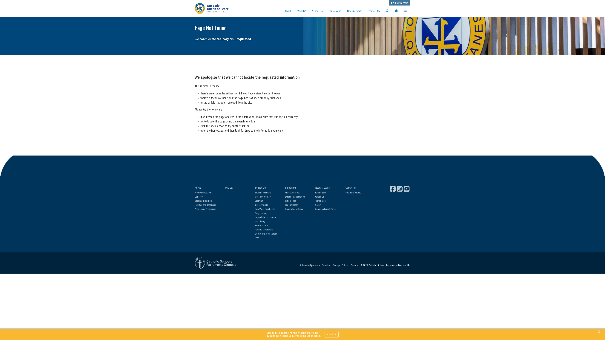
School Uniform (262, 225)
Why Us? (301, 11)
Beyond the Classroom (265, 217)
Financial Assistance (294, 209)
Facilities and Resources (205, 205)
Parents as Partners (264, 229)
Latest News (320, 192)
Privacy (354, 265)
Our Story (199, 197)
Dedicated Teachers (203, 201)
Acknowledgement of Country (315, 265)
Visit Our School (292, 192)
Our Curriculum (261, 205)
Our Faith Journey (263, 197)
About (288, 11)
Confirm (331, 334)
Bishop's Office (340, 265)
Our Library (260, 221)
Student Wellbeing (263, 192)
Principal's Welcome (204, 192)
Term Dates (320, 201)
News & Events (354, 11)
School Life (318, 11)
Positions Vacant (353, 192)
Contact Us (374, 11)
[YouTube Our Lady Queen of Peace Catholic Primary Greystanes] (407, 189)
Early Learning (261, 213)
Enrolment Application (295, 197)
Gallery (318, 205)
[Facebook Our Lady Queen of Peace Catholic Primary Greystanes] (393, 189)
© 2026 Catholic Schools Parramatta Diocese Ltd (385, 265)
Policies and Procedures (205, 209)
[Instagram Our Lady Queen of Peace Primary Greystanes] (400, 189)
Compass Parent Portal (325, 209)
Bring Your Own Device (265, 209)
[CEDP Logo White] (215, 263)
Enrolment (335, 11)
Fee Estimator (291, 205)
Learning (259, 201)
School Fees (290, 201)
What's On (319, 197)
